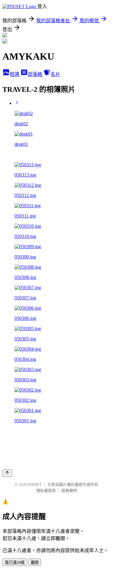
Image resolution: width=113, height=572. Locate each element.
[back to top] (7, 473)
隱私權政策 (46, 490)
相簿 (15, 74)
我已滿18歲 (15, 562)
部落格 (35, 74)
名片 (55, 74)
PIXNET (35, 484)
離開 (35, 562)
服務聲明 (69, 490)
